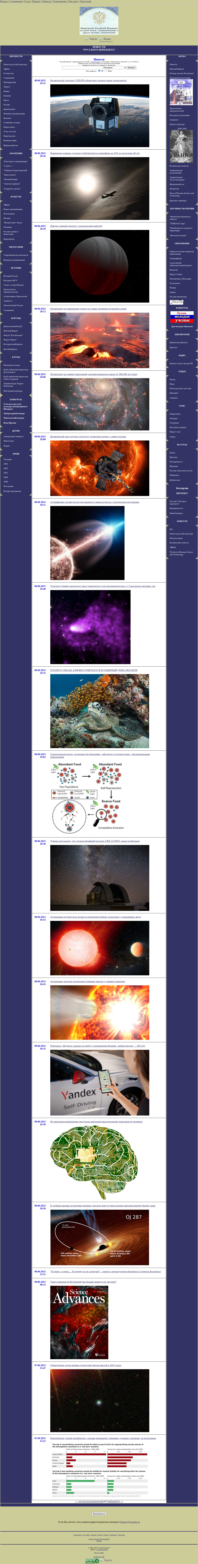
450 (118, 1501)
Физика (173, 288)
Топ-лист (73, 1)
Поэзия (7, 104)
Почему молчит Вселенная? (182, 73)
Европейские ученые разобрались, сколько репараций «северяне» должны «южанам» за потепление (103, 1438)
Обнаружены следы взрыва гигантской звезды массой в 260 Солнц (85, 1365)
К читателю (9, 73)
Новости (47, 1)
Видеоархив (9, 239)
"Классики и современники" (16, 161)
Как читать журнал (178, 427)
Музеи (172, 379)
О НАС (182, 406)
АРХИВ (16, 454)
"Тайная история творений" (16, 170)
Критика (7, 118)
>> (121, 1501)
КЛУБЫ (16, 357)
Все (171, 529)
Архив (100, 1535)
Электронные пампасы (13, 436)
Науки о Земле (176, 274)
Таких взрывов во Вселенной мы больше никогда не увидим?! (83, 1282)
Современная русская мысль (16, 255)
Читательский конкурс (14, 418)
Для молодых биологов (182, 326)
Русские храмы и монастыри (11, 232)
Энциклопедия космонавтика (176, 171)
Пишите (36, 1)
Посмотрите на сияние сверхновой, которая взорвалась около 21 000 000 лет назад (93, 374)
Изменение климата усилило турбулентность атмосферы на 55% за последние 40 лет (95, 153)
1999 (6, 482)
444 (93, 1501)
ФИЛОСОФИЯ (16, 247)
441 (80, 1501)
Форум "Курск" (10, 340)
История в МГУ (10, 280)
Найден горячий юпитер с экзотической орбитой (76, 226)
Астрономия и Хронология (15, 296)
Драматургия (9, 109)
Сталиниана (9, 310)
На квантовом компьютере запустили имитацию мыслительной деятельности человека (96, 1121)
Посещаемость (176, 462)
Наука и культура (177, 124)
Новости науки (176, 538)
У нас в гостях (10, 131)
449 (114, 1501)
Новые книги (9, 127)
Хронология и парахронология (11, 290)
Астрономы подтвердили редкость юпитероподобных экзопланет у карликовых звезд (95, 917)
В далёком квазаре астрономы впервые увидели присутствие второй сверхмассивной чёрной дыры (102, 1205)
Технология (175, 283)
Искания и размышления (14, 113)
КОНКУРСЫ (16, 399)
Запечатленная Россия (13, 305)
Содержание (16, 1)
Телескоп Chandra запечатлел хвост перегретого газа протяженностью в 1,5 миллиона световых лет (102, 586)
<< (76, 1501)
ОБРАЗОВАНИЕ (182, 243)
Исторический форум (13, 344)
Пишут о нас (175, 432)
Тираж (172, 437)
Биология (174, 270)
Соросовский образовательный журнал (181, 264)
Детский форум (10, 349)
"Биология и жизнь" (178, 235)
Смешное (174, 398)
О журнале (174, 423)
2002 (6, 468)
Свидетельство (95, 62)
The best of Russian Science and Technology (181, 553)
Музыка (7, 218)
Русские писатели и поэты (181, 470)
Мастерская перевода (13, 391)
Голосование (60, 1)
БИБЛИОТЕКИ (182, 334)
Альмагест (8, 301)
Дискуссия (85, 1)
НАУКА (182, 56)
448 (109, 1501)
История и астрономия (179, 115)
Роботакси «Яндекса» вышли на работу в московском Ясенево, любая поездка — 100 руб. (97, 1046)
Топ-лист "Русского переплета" (178, 502)
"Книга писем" (10, 175)
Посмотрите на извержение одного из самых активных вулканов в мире (88, 308)
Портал (4, 1)
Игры (172, 384)
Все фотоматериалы (12, 491)
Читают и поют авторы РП (181, 363)
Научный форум (11, 331)
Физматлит (174, 189)
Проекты (173, 457)
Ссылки (105, 1535)
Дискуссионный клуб (13, 326)
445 (97, 1501)
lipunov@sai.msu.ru (130, 1522)
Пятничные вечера (12, 365)
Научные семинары (178, 200)
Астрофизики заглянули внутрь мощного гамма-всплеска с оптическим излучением (94, 502)
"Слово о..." (8, 166)
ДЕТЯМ (16, 431)
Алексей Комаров (102, 1549)
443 (88, 1501)
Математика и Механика (180, 279)
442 (84, 1501)
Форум (7, 446)
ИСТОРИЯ (16, 268)
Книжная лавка (10, 140)
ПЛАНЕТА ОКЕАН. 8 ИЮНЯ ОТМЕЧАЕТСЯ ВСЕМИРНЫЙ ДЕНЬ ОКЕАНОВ (93, 670)
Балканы (7, 96)
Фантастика (9, 441)
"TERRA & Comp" (177, 223)
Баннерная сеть (176, 508)
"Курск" (7, 87)
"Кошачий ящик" (11, 179)
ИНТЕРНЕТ (182, 493)
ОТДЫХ (182, 371)
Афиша (7, 69)
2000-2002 (182, 129)
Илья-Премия (10, 423)
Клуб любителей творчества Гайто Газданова (16, 377)
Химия (172, 292)
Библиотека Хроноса (179, 342)
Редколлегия (175, 414)
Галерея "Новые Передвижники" (99, 1539)
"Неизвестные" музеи (13, 222)
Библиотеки (175, 480)
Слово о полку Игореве (14, 285)
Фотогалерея (9, 214)
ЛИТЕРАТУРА (16, 56)
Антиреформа (176, 258)
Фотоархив (8, 486)
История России (11, 276)
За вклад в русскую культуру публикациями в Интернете (15, 406)
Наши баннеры (176, 513)
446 (101, 1501)
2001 (6, 473)
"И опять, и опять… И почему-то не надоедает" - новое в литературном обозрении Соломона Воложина (105, 1271)
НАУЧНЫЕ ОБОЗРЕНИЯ (182, 208)
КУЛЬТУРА (16, 197)
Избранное (174, 475)
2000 (6, 477)
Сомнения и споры (12, 122)
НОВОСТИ (182, 521)
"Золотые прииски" (12, 184)
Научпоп (173, 347)
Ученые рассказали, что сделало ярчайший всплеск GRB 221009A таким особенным (95, 841)
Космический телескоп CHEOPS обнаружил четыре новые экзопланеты (88, 80)
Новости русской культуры (15, 64)
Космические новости (179, 166)
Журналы (174, 466)
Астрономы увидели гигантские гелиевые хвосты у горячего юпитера (87, 981)
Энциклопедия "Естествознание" (177, 178)
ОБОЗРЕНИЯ (16, 153)
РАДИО (182, 355)
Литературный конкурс (14, 413)
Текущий (7, 459)
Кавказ (6, 91)
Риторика (8, 227)
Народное (174, 393)
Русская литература (178, 296)
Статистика (113, 1535)
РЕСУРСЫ (182, 445)
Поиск (172, 453)
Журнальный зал (11, 145)
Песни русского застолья (180, 388)
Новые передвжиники (13, 209)
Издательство (9, 136)
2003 (6, 464)
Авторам (173, 418)
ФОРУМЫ (16, 318)
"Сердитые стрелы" (12, 189)
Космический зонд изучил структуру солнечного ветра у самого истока (88, 436)
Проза (6, 100)
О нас (27, 1)
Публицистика (10, 82)
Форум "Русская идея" (13, 335)
